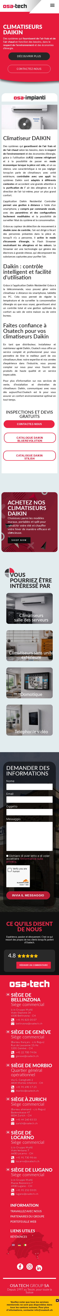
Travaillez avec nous (26, 1211)
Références (18, 1237)
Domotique (31, 694)
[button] (52, 5)
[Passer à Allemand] (19, 1245)
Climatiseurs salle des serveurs (31, 617)
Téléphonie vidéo (31, 732)
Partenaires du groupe (27, 1216)
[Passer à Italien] (25, 1245)
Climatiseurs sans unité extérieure (31, 655)
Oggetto (11, 806)
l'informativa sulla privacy (24, 860)
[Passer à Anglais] (13, 1245)
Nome (10, 781)
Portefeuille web (23, 1221)
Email (9, 793)
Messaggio (13, 819)
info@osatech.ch (43, 1310)
